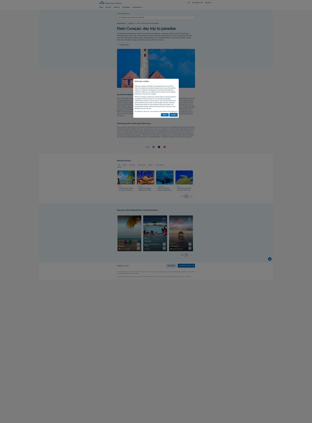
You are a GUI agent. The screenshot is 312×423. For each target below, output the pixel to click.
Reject (165, 115)
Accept (173, 115)
